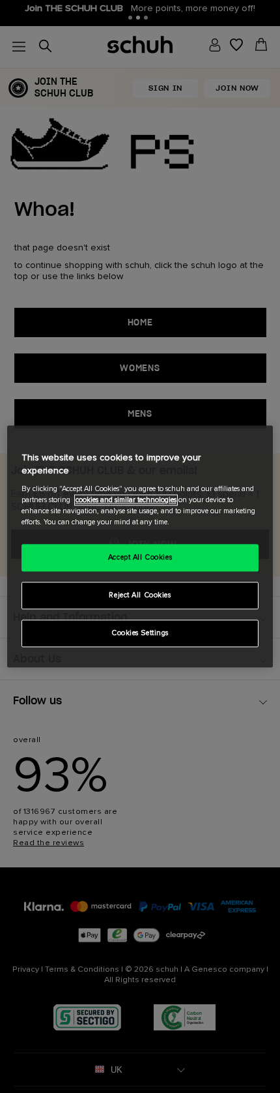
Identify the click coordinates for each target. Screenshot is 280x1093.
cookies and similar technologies (126, 500)
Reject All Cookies (140, 595)
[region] (140, 546)
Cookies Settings (140, 633)
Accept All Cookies (140, 558)
